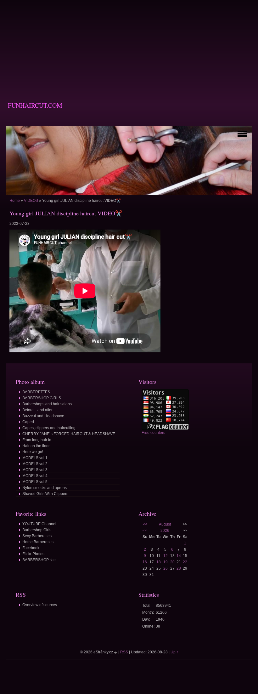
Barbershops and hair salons (47, 404)
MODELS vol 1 (35, 458)
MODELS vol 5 (35, 482)
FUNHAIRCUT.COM (35, 105)
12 (165, 556)
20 (172, 562)
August (165, 524)
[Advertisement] (129, 44)
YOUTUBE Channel (39, 524)
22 (185, 562)
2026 (164, 530)
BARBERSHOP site (39, 560)
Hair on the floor (36, 446)
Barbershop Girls (36, 530)
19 (165, 562)
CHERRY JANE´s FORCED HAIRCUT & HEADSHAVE (68, 434)
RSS (124, 652)
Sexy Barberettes (37, 536)
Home (14, 200)
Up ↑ (174, 652)
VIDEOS (31, 200)
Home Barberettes (37, 542)
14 (179, 556)
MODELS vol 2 (35, 464)
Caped (28, 422)
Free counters (153, 432)
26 (165, 568)
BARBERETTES (36, 392)
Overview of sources (39, 605)
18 (158, 562)
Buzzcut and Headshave (43, 416)
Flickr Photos (33, 554)
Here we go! (32, 452)
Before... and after (37, 410)
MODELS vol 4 (35, 476)
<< (145, 524)
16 (145, 562)
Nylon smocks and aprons (44, 488)
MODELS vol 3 (35, 470)
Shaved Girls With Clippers (45, 494)
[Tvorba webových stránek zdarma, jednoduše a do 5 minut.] (116, 652)
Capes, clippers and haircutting (49, 428)
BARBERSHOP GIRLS (41, 398)
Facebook (30, 548)
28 (179, 568)
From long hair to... (38, 440)
